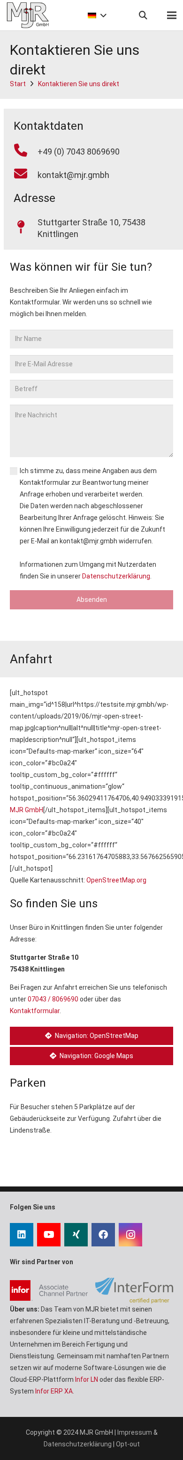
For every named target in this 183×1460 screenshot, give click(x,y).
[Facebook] (103, 1234)
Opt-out (128, 1444)
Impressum (134, 1432)
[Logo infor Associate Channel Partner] (49, 1290)
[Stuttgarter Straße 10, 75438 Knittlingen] (26, 228)
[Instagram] (130, 1234)
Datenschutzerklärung (116, 576)
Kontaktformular (35, 1011)
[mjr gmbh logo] (28, 15)
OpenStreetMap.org (116, 880)
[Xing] (76, 1234)
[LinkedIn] (21, 1234)
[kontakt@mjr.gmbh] (26, 174)
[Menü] (172, 15)
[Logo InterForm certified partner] (134, 1291)
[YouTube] (49, 1234)
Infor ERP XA (54, 1391)
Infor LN (86, 1379)
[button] (96, 15)
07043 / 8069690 (53, 999)
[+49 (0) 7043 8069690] (26, 151)
